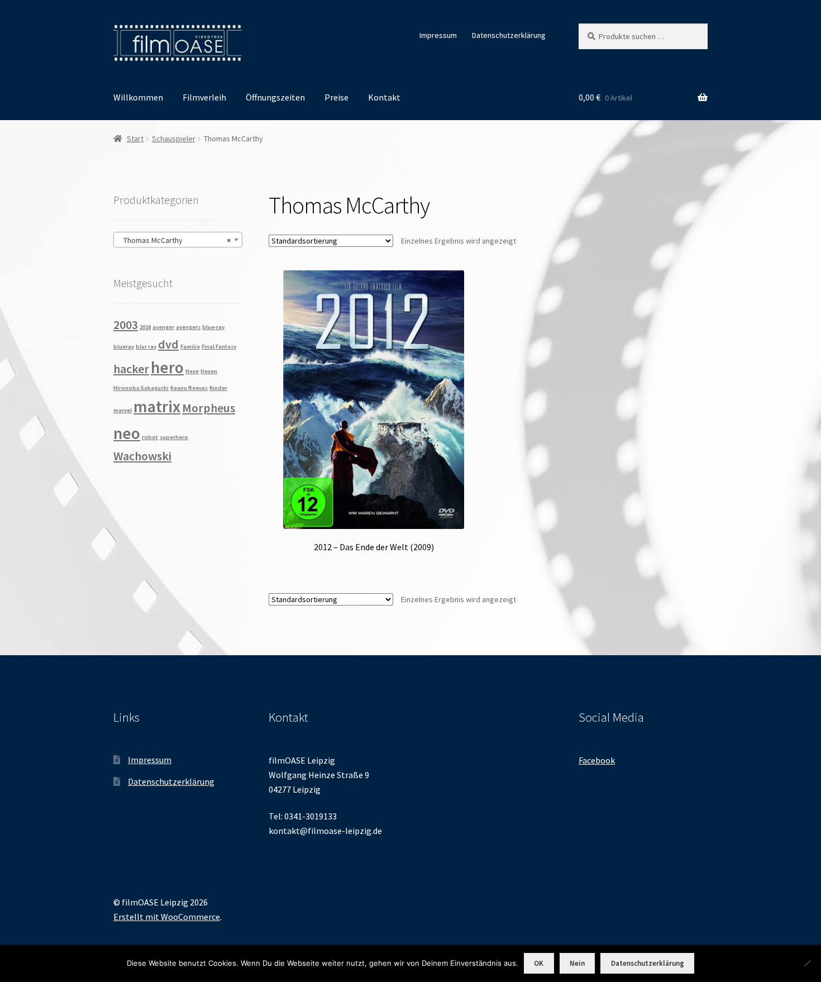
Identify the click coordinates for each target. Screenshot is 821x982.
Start (135, 139)
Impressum (438, 35)
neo (126, 433)
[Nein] (807, 963)
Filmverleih (204, 97)
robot (150, 437)
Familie (190, 346)
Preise (336, 97)
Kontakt (384, 97)
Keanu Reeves (189, 388)
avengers (188, 327)
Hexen (209, 371)
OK (538, 963)
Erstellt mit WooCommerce (166, 916)
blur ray (146, 346)
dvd (168, 344)
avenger (163, 327)
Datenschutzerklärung (509, 35)
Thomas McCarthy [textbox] (174, 240)
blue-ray (213, 327)
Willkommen (138, 97)
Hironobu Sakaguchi (141, 388)
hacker (131, 368)
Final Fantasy (219, 346)
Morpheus (208, 408)
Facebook (597, 760)
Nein (577, 963)
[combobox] (177, 239)
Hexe (192, 371)
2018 (145, 327)
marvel (122, 410)
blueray (123, 346)
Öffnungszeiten (275, 97)
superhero (174, 437)
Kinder (218, 388)
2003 (125, 324)
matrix (156, 406)
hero (167, 367)
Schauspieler (173, 139)
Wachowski (142, 456)
